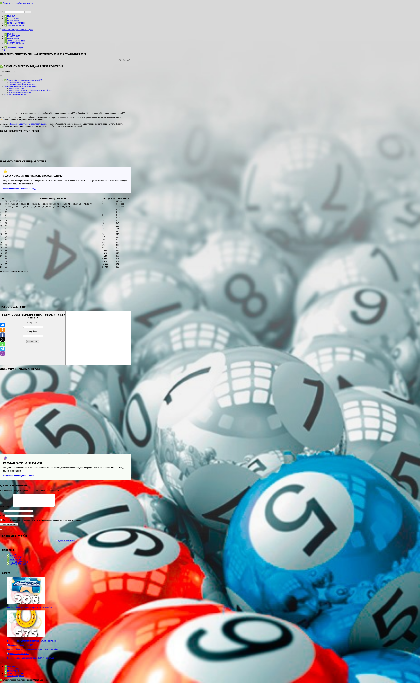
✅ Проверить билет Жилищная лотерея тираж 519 (23, 80)
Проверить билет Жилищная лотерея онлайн (28, 124)
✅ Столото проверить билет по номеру (16, 3)
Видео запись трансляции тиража (20, 92)
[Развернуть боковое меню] (1, 529)
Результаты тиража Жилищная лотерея (22, 84)
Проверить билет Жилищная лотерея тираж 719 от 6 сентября (32, 649)
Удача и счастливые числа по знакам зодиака (20, 86)
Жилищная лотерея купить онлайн (20, 82)
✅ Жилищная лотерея (13, 47)
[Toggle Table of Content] (1, 76)
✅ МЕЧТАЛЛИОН (11, 21)
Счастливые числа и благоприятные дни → (21, 189)
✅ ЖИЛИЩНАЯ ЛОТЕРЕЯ (14, 23)
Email (2, 515)
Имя (1, 511)
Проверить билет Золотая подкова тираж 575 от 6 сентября (31, 641)
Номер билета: (33, 331)
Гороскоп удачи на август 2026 (15, 94)
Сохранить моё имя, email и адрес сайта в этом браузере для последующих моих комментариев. (42, 520)
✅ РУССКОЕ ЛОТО (12, 18)
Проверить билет (32, 341)
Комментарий (6, 507)
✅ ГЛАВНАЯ (9, 16)
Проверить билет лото (16, 88)
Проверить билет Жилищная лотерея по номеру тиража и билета (30, 90)
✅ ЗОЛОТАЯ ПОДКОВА (14, 25)
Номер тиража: (33, 322)
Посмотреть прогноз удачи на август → (20, 476)
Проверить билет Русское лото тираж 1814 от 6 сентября (30, 658)
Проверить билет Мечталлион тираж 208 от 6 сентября (29, 607)
